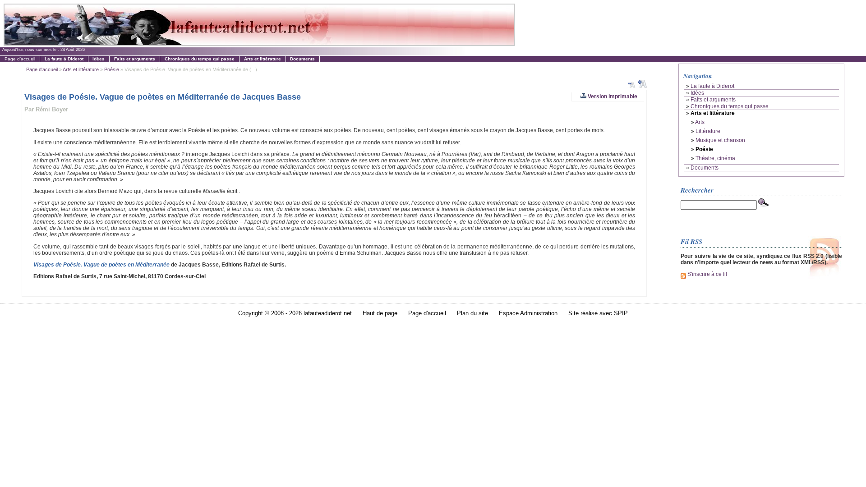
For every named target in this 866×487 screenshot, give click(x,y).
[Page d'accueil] (259, 43)
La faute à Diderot (712, 86)
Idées (697, 93)
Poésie (111, 69)
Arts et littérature (81, 69)
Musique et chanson (720, 140)
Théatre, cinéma (715, 158)
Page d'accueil (20, 58)
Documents (705, 168)
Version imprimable (611, 96)
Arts (700, 122)
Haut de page (380, 313)
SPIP (621, 313)
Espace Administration (528, 313)
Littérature (708, 131)
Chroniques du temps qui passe (730, 106)
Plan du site (472, 313)
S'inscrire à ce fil (706, 274)
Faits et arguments (713, 99)
